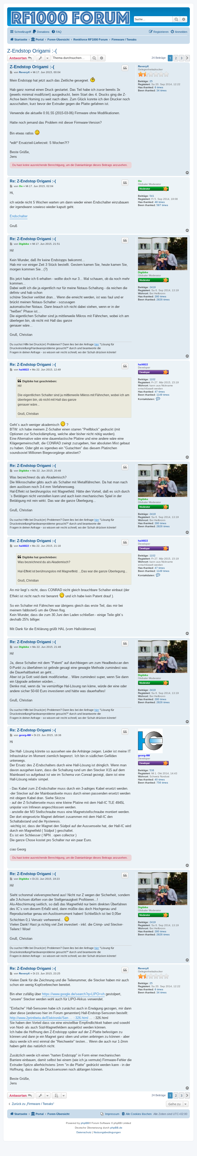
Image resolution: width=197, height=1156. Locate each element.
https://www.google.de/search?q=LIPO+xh (73, 994)
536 (152, 770)
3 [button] (181, 58)
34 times (161, 90)
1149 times (162, 394)
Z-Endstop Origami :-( (32, 51)
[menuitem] (41, 32)
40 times (160, 779)
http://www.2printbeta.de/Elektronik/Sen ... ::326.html (49, 1018)
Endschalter (18, 216)
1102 (152, 379)
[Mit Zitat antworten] (125, 68)
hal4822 (143, 364)
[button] (187, 58)
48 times (160, 202)
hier (96, 344)
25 (151, 81)
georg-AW (144, 755)
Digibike (143, 272)
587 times (162, 205)
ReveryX (143, 66)
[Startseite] (70, 16)
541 (152, 195)
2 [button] (176, 58)
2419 (153, 287)
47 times (160, 391)
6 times (159, 87)
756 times (162, 782)
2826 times (163, 299)
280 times (160, 296)
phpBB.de (116, 1127)
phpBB (85, 1123)
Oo (140, 181)
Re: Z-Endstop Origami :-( (33, 181)
